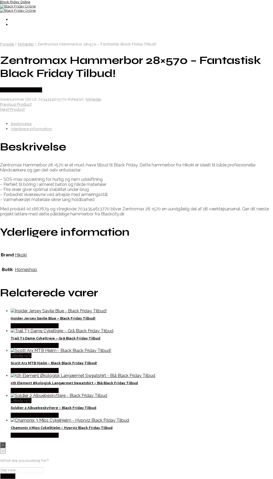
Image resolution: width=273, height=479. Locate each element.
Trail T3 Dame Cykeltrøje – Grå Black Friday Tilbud (55, 338)
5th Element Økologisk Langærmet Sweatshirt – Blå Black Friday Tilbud (74, 383)
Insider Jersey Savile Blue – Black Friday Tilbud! (53, 318)
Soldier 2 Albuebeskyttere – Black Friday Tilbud (53, 408)
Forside (7, 44)
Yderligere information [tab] (31, 128)
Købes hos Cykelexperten (35, 325)
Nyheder (26, 44)
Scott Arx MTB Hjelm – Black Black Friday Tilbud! (54, 363)
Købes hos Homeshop (21, 89)
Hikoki (21, 254)
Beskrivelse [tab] (21, 123)
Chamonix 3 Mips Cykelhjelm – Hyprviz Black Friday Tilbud (62, 428)
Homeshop (26, 269)
